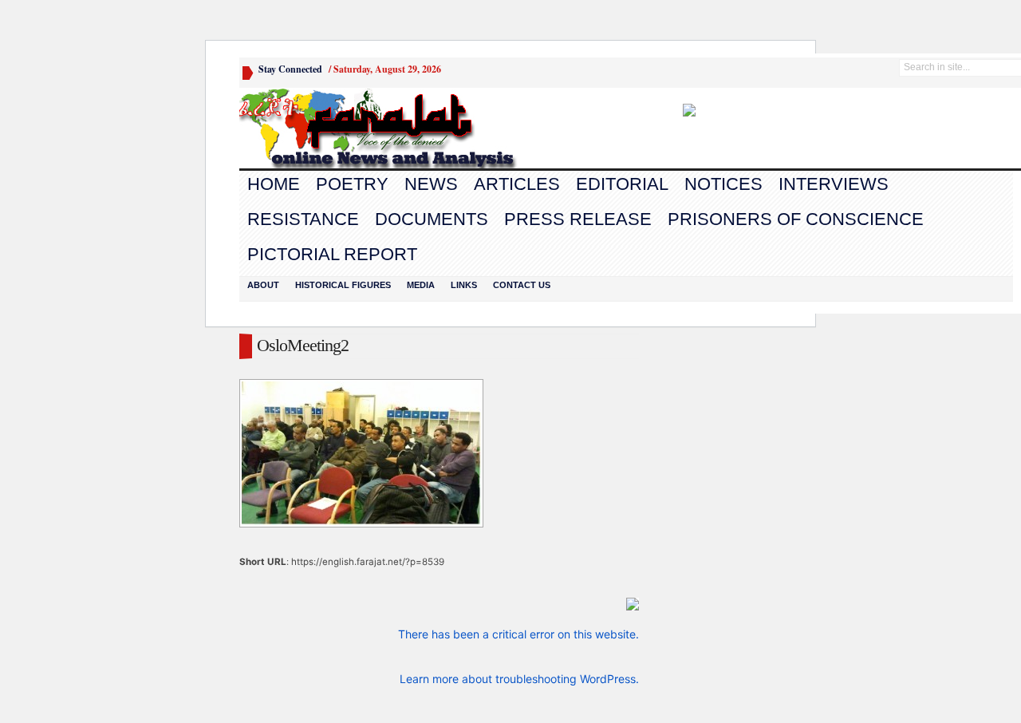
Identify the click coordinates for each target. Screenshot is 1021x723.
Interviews (834, 184)
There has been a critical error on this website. (518, 634)
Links (464, 285)
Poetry (352, 184)
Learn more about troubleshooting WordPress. (519, 678)
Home (273, 184)
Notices (723, 184)
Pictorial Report (332, 254)
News (431, 184)
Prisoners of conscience (796, 219)
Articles (517, 184)
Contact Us (521, 285)
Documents (431, 219)
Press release (578, 219)
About (263, 285)
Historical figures (343, 285)
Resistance (303, 219)
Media (421, 285)
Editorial (622, 184)
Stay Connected (290, 69)
